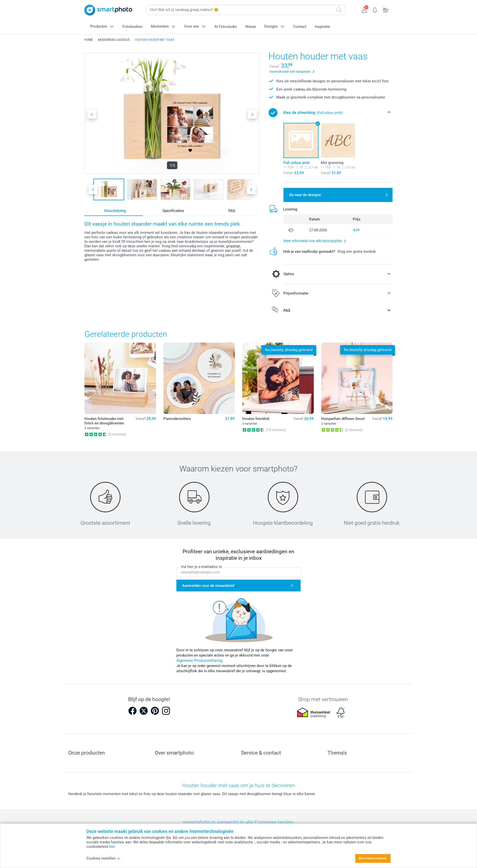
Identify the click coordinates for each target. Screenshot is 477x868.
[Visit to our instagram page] (166, 711)
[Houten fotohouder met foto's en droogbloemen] (120, 378)
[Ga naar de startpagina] (108, 10)
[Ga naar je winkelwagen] (385, 9)
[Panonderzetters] (199, 378)
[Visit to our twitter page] (143, 711)
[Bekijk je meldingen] (375, 9)
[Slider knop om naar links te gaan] (91, 114)
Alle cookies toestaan (372, 858)
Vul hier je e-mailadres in (201, 566)
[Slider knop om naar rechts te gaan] (252, 114)
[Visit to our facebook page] (132, 711)
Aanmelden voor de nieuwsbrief (208, 585)
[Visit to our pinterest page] (155, 711)
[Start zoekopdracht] (339, 10)
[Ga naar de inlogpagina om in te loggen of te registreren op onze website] (364, 9)
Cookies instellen (101, 858)
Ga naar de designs (305, 195)
